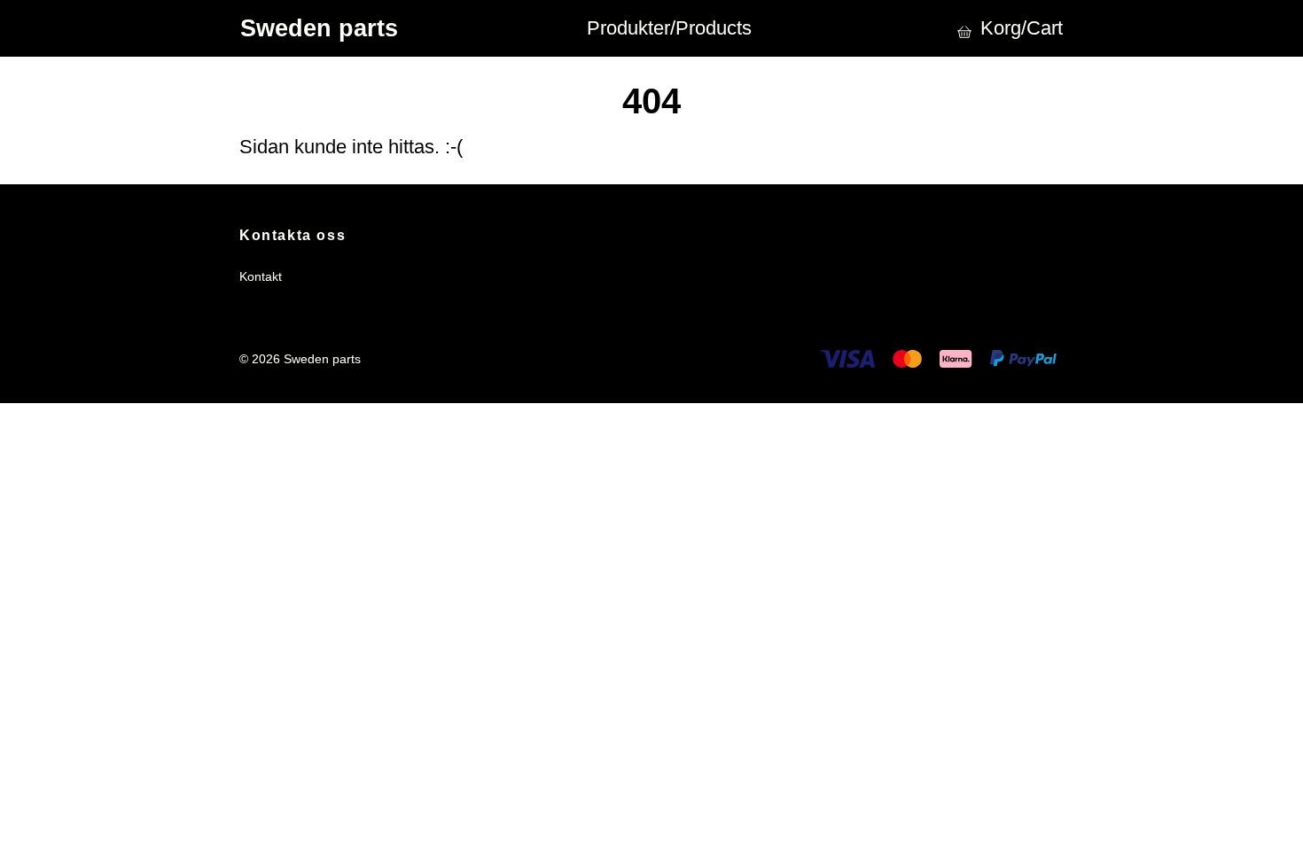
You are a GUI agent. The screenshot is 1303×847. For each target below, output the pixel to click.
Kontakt (260, 276)
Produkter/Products (669, 28)
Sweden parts (319, 28)
